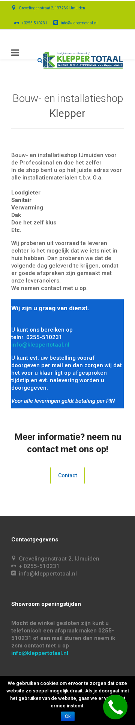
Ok (67, 716)
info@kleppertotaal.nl (40, 344)
